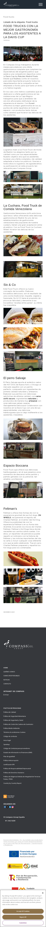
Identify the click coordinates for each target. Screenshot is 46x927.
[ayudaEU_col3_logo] (23, 866)
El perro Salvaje (14, 378)
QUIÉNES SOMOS (9, 672)
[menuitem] (39, 4)
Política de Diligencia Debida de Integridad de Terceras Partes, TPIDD (21, 778)
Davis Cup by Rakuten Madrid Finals (22, 76)
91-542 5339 (10, 821)
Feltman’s (10, 508)
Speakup (6, 744)
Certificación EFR (9, 764)
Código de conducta (10, 736)
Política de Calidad (9, 712)
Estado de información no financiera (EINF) (17, 752)
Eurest (31, 103)
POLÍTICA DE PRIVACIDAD (12, 708)
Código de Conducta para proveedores (16, 748)
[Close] (42, 893)
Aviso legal (7, 740)
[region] (23, 908)
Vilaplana (6, 40)
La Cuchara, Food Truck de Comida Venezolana (22, 207)
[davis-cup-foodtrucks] (23, 53)
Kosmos (17, 79)
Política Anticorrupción (10, 760)
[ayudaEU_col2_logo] (23, 854)
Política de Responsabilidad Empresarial (17, 768)
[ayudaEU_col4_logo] (23, 877)
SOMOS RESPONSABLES (11, 676)
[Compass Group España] (19, 4)
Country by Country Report (12, 783)
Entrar (6, 695)
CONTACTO (7, 684)
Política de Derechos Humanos (13, 773)
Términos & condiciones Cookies (14, 732)
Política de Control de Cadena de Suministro (18, 724)
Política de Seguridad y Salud (13, 720)
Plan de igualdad (9, 756)
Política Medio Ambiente (11, 728)
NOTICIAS (6, 680)
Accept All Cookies (23, 911)
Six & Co (9, 284)
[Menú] (39, 4)
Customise (23, 923)
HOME (5, 668)
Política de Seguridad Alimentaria (14, 716)
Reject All (23, 917)
